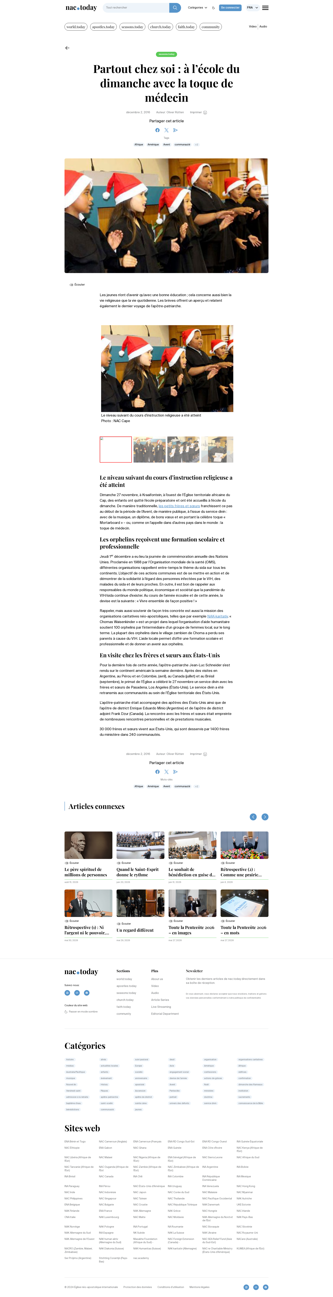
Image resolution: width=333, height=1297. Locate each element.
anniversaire (141, 1078)
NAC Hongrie (209, 1211)
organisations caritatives (250, 1060)
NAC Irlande (243, 1211)
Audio (263, 26)
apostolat (139, 1085)
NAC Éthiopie (72, 1148)
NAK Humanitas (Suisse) (147, 1248)
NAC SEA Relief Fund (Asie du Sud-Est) (217, 1241)
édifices (242, 1072)
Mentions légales (200, 1287)
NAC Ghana (139, 1148)
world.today (76, 26)
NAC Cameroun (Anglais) (113, 1141)
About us (157, 979)
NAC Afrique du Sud (248, 1157)
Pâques (104, 1091)
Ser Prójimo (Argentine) (78, 1258)
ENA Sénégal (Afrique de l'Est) (182, 1159)
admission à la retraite (77, 1097)
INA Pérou (104, 1186)
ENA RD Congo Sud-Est (181, 1141)
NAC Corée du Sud (178, 1192)
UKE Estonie (244, 1205)
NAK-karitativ (217, 616)
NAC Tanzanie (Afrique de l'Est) (79, 1169)
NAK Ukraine (209, 1233)
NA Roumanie (175, 1227)
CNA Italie (70, 1217)
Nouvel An (71, 1085)
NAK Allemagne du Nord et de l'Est (217, 1219)
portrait (173, 1097)
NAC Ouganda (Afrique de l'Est (114, 1169)
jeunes (138, 1110)
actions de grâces (213, 1078)
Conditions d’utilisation (170, 1287)
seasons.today (132, 26)
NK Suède (139, 1233)
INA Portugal (140, 1227)
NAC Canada (106, 1176)
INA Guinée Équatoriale (250, 1141)
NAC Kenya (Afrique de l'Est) (250, 1150)
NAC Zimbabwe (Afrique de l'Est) (183, 1169)
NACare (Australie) (247, 1239)
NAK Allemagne (142, 1211)
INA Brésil (70, 1176)
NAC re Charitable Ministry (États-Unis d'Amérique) (217, 1250)
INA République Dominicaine (211, 1178)
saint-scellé (107, 1103)
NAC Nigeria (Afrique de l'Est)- (146, 1159)
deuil (172, 1060)
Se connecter (230, 7)
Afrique (139, 144)
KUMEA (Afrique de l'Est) (250, 1248)
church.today (160, 26)
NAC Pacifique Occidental (217, 1198)
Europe (138, 1066)
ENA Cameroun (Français (147, 1141)
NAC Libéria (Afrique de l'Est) (78, 1159)
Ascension (140, 1091)
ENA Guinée (174, 1148)
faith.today (186, 26)
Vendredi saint (73, 1091)
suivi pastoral (141, 1060)
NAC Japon (139, 1192)
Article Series (160, 1000)
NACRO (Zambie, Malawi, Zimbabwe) (78, 1250)
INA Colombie (175, 1176)
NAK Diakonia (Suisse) (111, 1248)
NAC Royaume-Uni (247, 1233)
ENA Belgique (72, 1205)
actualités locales (109, 1066)
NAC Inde (70, 1192)
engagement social (179, 1072)
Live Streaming (161, 1007)
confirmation (244, 1078)
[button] (72, 863)
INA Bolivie (243, 1167)
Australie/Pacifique (75, 1072)
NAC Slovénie (244, 1227)
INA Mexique (244, 1176)
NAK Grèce (174, 1211)
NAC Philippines (74, 1198)
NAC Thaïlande (176, 1198)
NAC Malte (139, 1217)
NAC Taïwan (140, 1198)
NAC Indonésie (107, 1192)
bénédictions (72, 1110)
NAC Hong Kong (246, 1186)
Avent (166, 144)
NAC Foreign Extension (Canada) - (181, 1241)
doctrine (208, 1097)
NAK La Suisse (176, 1233)
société (138, 1072)
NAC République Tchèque (182, 1205)
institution (243, 1091)
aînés (103, 1060)
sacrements (244, 1097)
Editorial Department (165, 1014)
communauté (182, 144)
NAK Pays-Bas (245, 1217)
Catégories (195, 7)
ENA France (105, 1211)
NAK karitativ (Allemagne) (182, 1248)
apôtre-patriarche (109, 1097)
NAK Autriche (244, 1198)
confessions (210, 1072)
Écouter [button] (80, 284)
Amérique (153, 144)
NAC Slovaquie (210, 1227)
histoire (70, 1060)
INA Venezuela (210, 1186)
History (104, 1085)
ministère (208, 1091)
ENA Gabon (105, 1148)
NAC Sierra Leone (212, 1157)
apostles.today (103, 26)
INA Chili (137, 1176)
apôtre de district (143, 1097)
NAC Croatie (140, 1205)
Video (253, 26)
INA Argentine (210, 1167)
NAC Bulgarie (106, 1205)
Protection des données (137, 1287)
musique (70, 1078)
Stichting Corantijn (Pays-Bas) (113, 1260)
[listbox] (253, 7)
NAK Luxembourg (109, 1217)
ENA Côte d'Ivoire (212, 1148)
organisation (210, 1060)
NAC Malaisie (209, 1192)
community (211, 26)
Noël (206, 1085)
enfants (104, 1072)
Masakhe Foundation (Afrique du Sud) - (145, 1241)
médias (70, 1066)
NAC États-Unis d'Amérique (149, 1186)
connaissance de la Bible (250, 1103)
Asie (172, 1066)
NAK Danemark (211, 1205)
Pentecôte (175, 1091)
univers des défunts (179, 1103)
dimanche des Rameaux (250, 1085)
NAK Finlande (72, 1211)
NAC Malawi (105, 1157)
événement (106, 1078)
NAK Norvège (72, 1227)
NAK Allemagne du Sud (78, 1233)
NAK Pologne (106, 1227)
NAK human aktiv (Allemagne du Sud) (110, 1241)
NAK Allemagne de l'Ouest (80, 1239)
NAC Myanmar (245, 1192)
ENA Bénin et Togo (75, 1141)
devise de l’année (178, 1078)
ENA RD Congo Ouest (214, 1141)
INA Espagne (106, 1233)
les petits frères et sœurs (179, 506)
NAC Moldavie (176, 1217)
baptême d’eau (73, 1103)
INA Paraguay (72, 1186)
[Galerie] (167, 366)
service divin (210, 1103)
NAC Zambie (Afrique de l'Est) (147, 1169)
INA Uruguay (175, 1186)
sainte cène (141, 1103)
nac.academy (141, 1258)
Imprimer (196, 112)
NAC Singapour (107, 1198)
